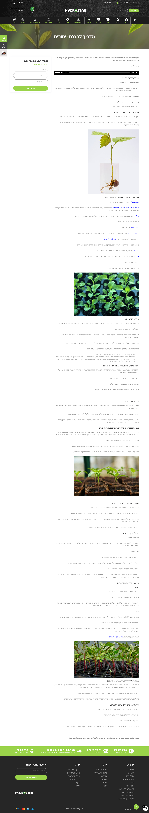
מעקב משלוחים (74, 769)
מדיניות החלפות (74, 776)
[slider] (58, 72)
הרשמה (133, 10)
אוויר (135, 22)
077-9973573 (107, 3)
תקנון (78, 782)
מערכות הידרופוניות (126, 789)
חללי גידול (98, 22)
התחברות (122, 10)
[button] (3, 45)
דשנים (126, 22)
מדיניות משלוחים (73, 773)
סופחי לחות (130, 786)
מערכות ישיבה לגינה (126, 792)
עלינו (78, 786)
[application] (96, 73)
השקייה (108, 22)
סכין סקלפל (135, 202)
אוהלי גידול (130, 776)
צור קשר (104, 776)
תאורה (14, 22)
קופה (105, 786)
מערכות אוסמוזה (127, 795)
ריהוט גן (23, 22)
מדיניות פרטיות (74, 779)
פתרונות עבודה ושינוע (35, 22)
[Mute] (62, 73)
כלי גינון (89, 22)
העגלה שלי (32, 12)
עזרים (58, 22)
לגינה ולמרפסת (78, 22)
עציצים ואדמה (48, 22)
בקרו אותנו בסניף (100, 773)
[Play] (136, 73)
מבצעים (67, 22)
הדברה (118, 22)
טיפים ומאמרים (101, 769)
